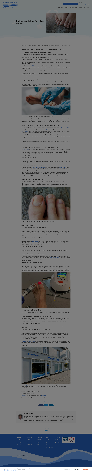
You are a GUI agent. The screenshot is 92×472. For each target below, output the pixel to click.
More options (67, 469)
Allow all (85, 469)
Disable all (76, 469)
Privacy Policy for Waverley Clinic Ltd (11, 470)
